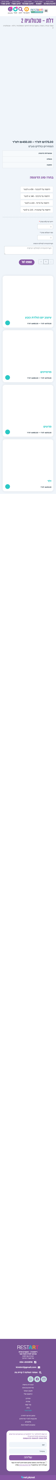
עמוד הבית (49, 26)
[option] (36, 189)
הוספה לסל (27, 262)
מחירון (28, 1398)
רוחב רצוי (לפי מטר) (46, 222)
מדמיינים (45, 372)
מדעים (47, 426)
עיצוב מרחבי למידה (28, 1416)
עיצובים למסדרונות (28, 1425)
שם (43, 1445)
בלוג (28, 1408)
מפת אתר (28, 1410)
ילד (49, 481)
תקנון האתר (28, 1391)
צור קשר (28, 1405)
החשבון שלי (28, 1394)
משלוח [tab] (49, 159)
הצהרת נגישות (28, 1385)
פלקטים (28, 1422)
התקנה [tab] (49, 165)
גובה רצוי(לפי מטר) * (46, 233)
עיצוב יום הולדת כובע (38, 317)
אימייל (42, 1451)
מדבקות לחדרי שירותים (28, 1419)
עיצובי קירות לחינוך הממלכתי (28, 26)
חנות (42, 26)
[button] (46, 11)
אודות (28, 1402)
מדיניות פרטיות (28, 1388)
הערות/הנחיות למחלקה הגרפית (43, 243)
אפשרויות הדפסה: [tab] (45, 153)
